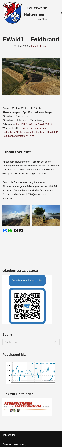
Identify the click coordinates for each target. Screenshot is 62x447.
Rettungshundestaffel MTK (16, 136)
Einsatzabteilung (39, 46)
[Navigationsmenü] (55, 13)
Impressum (8, 434)
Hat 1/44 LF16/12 (43, 124)
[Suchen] (56, 342)
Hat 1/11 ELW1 (24, 124)
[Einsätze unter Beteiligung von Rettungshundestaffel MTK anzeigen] (33, 136)
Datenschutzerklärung (14, 444)
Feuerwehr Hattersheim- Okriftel (37, 132)
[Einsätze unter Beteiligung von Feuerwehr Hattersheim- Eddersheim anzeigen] (17, 132)
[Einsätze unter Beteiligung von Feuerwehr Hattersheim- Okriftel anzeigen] (56, 132)
